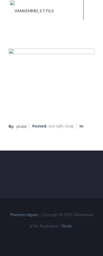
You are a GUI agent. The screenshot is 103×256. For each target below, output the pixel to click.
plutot (21, 126)
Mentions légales (24, 214)
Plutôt (67, 226)
